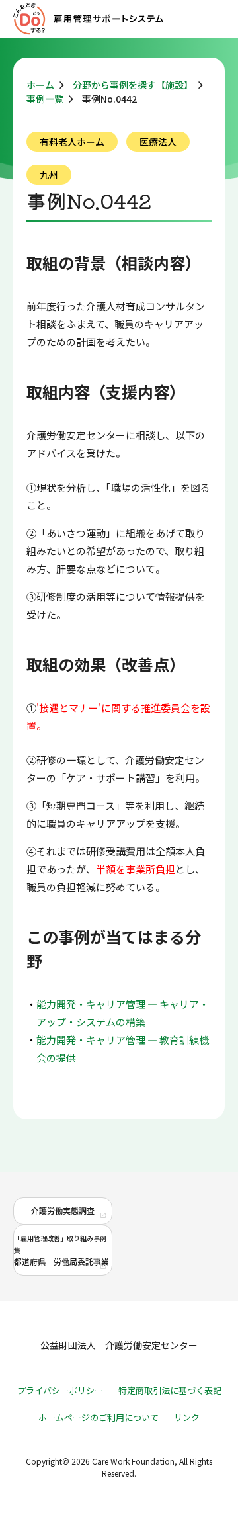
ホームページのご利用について (98, 1417)
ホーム (40, 84)
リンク (187, 1417)
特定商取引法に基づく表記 (169, 1390)
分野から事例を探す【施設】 (133, 84)
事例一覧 (44, 98)
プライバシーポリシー (60, 1390)
